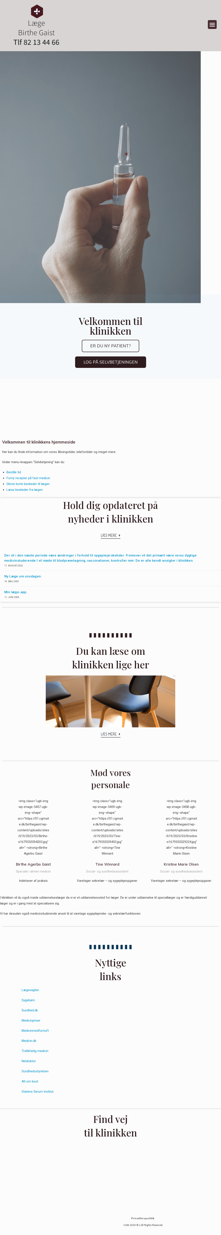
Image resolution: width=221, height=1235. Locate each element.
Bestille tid (13, 472)
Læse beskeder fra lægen (24, 490)
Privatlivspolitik (143, 1218)
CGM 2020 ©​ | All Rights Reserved (143, 1225)
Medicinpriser (31, 1020)
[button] (212, 24)
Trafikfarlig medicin (35, 1051)
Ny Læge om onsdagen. (23, 576)
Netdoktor (29, 1061)
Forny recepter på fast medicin (28, 478)
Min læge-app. (15, 592)
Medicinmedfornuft (35, 1031)
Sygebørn (28, 1000)
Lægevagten (30, 990)
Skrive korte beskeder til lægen (28, 484)
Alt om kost (30, 1081)
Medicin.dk (29, 1041)
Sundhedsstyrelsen (35, 1071)
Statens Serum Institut (38, 1092)
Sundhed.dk (30, 1010)
